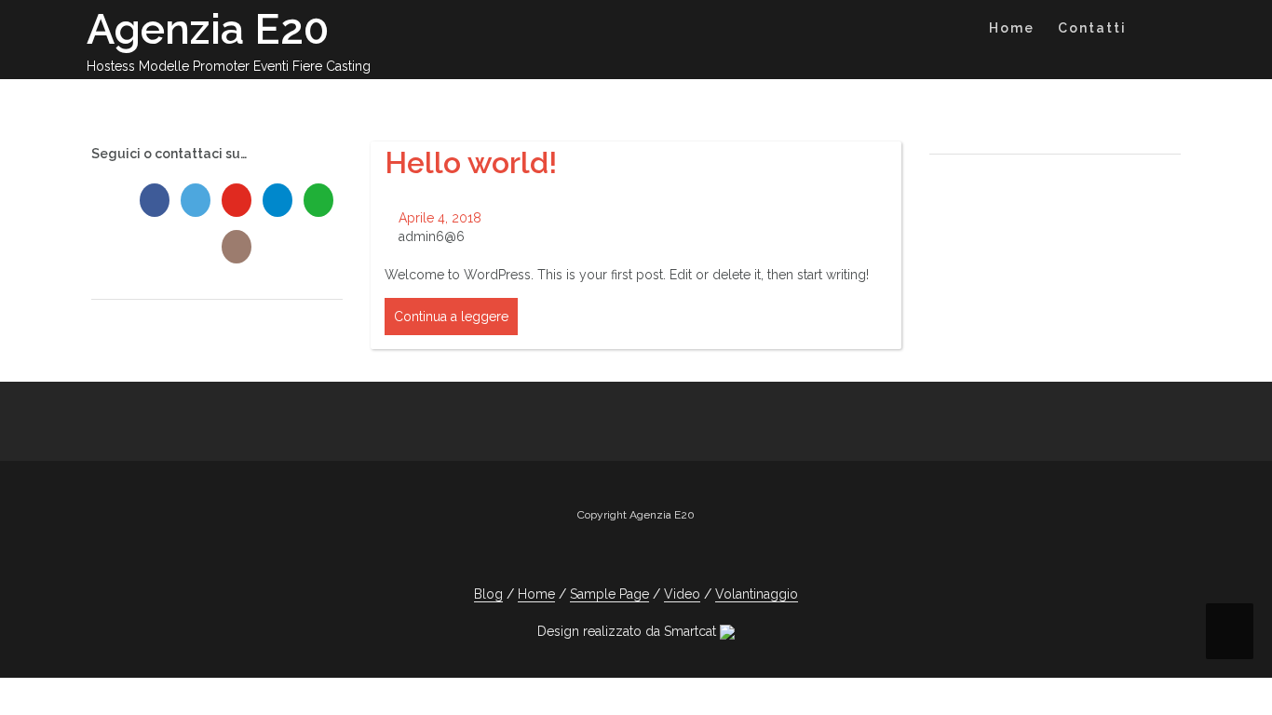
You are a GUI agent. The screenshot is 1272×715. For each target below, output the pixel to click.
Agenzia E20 (208, 29)
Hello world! (471, 162)
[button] (1156, 31)
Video (682, 594)
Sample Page (609, 594)
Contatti (1092, 27)
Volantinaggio (756, 594)
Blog (488, 594)
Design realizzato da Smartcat (628, 631)
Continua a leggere (451, 316)
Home (1012, 27)
